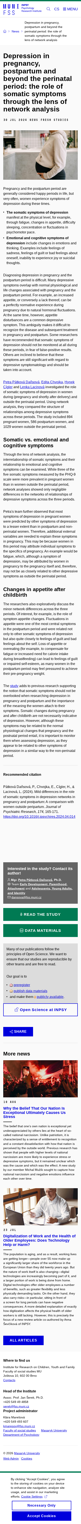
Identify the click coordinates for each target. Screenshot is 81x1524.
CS (56, 9)
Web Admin (11, 1458)
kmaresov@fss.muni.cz (19, 1426)
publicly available (50, 997)
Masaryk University (54, 1430)
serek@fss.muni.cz (16, 1406)
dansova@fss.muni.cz (26, 897)
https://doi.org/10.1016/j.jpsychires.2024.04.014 (39, 816)
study (14, 686)
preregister (22, 985)
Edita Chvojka (52, 382)
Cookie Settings (32, 1496)
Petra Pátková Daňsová (21, 382)
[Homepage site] (22, 9)
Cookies (26, 1458)
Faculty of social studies (19, 1430)
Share (20, 1031)
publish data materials (30, 991)
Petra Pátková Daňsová (35, 880)
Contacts (9, 1380)
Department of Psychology (21, 1434)
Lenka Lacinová (32, 387)
